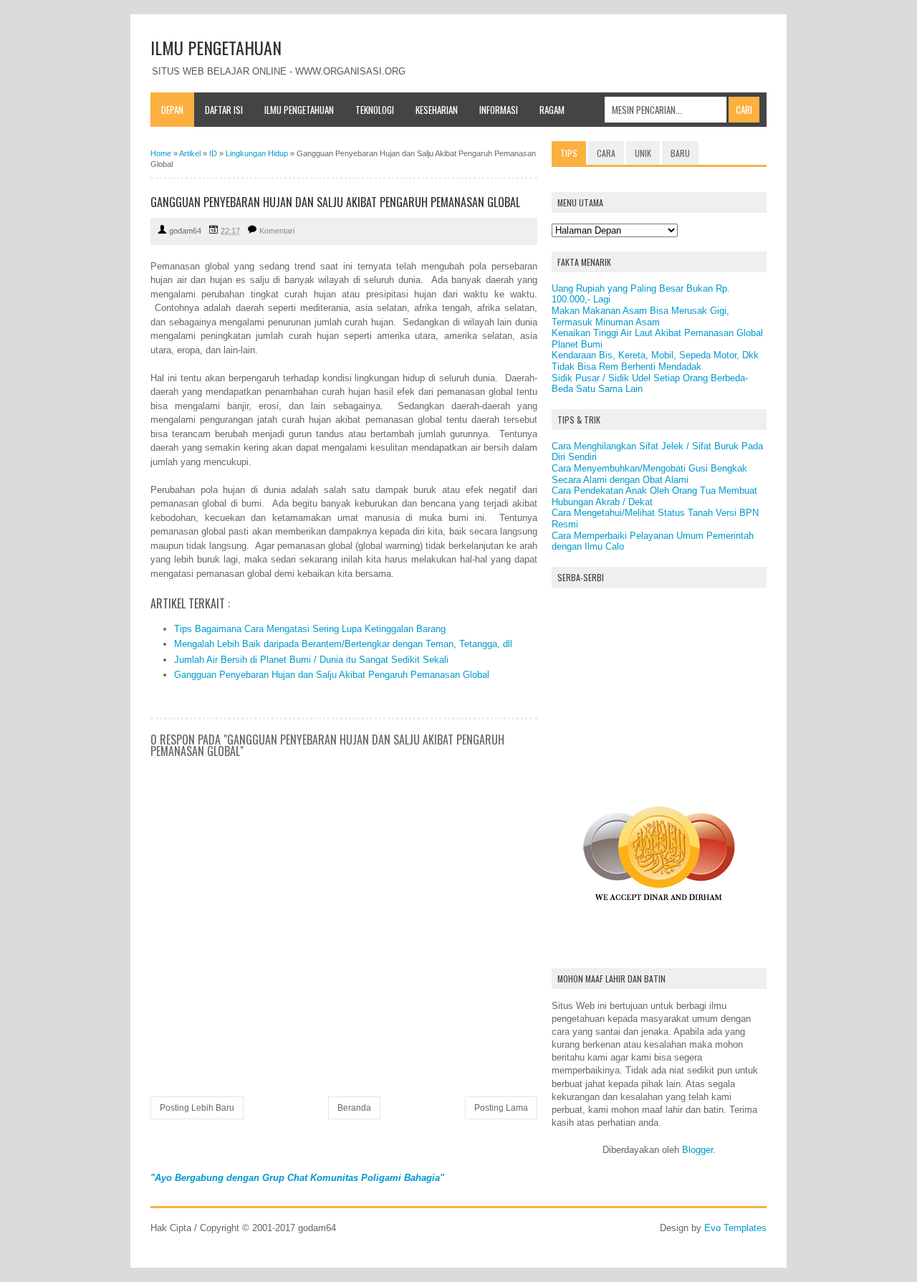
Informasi (498, 109)
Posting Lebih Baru (197, 1108)
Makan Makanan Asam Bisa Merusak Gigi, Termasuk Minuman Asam (640, 316)
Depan (172, 109)
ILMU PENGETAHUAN (216, 47)
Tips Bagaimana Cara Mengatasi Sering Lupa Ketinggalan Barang (310, 628)
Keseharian (437, 109)
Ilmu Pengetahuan (299, 109)
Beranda (354, 1108)
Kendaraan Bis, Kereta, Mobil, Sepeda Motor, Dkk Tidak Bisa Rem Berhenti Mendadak (655, 361)
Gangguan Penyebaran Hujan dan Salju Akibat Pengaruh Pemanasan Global (331, 674)
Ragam (552, 109)
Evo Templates (735, 1228)
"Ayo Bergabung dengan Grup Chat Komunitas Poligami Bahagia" (297, 1177)
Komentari (276, 230)
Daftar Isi (224, 109)
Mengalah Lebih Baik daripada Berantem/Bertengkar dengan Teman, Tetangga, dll (343, 643)
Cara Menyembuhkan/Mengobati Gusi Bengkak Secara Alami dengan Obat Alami (649, 474)
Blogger (697, 1149)
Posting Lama (501, 1108)
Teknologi (374, 109)
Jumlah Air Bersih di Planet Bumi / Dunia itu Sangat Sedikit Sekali (311, 659)
